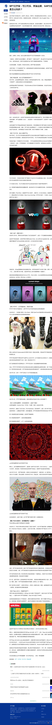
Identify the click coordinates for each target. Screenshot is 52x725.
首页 (6, 10)
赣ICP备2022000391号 (43, 722)
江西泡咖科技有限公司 (41, 721)
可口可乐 (24, 659)
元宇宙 (6, 17)
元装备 (6, 20)
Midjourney (43, 714)
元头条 (6, 14)
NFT (16, 659)
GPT (42, 711)
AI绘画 (42, 717)
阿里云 (47, 721)
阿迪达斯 (29, 659)
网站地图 (50, 721)
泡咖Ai (6, 23)
